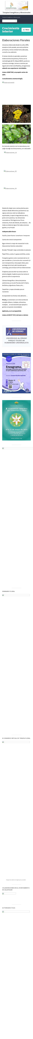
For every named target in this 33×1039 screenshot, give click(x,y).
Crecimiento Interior (10, 29)
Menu (27, 30)
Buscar (15, 21)
